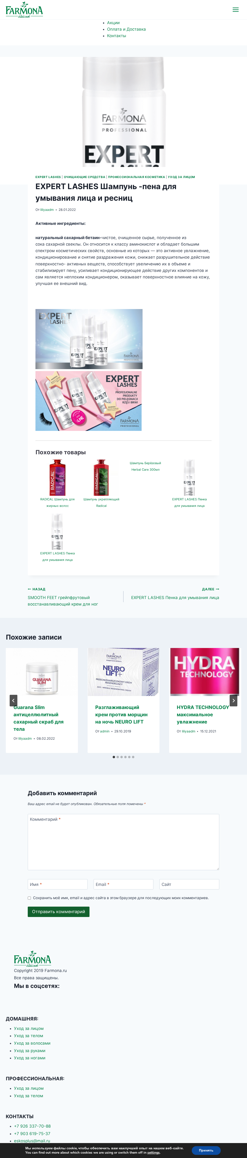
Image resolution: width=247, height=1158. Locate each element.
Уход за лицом (181, 177)
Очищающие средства (84, 177)
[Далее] (233, 700)
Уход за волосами (32, 1043)
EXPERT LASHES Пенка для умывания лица (175, 593)
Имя (36, 884)
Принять (206, 1150)
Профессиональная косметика (136, 177)
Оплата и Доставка (126, 29)
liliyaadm (47, 210)
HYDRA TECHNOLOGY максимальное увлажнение (203, 714)
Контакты (116, 35)
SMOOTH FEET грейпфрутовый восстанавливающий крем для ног (63, 597)
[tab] (114, 757)
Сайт (166, 884)
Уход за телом (28, 1035)
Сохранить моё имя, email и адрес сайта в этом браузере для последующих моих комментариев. (121, 898)
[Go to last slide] (13, 700)
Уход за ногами (29, 1057)
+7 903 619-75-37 (32, 1133)
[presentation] (42, 672)
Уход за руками (29, 1050)
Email (103, 884)
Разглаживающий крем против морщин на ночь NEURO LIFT (121, 714)
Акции (113, 22)
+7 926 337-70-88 (32, 1126)
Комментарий (45, 819)
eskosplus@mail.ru (32, 1140)
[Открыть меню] (235, 9)
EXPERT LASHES (48, 177)
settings (153, 1153)
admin (105, 731)
